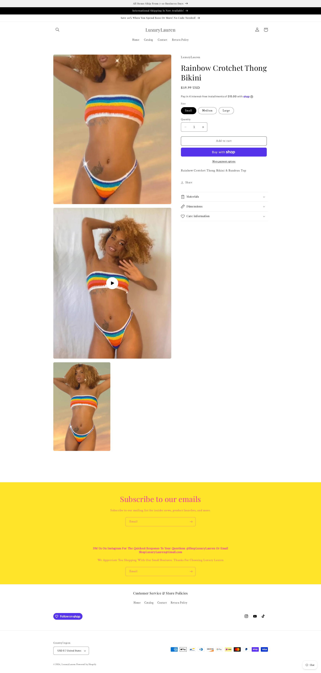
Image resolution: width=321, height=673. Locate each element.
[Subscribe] (191, 521)
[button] (57, 29)
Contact (162, 602)
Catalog (148, 602)
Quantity (185, 119)
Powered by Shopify (86, 664)
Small (188, 110)
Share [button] (188, 182)
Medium (207, 110)
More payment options (224, 161)
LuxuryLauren (69, 664)
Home (137, 602)
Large (226, 110)
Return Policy (179, 602)
